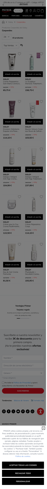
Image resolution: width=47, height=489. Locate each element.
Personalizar (23, 481)
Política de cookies (22, 456)
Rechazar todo (23, 473)
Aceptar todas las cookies (23, 465)
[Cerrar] (43, 428)
